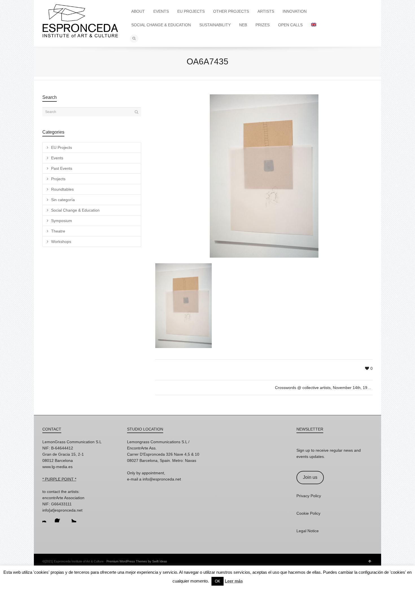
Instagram (46, 517)
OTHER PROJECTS (231, 11)
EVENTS (161, 11)
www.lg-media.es (57, 466)
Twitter (71, 517)
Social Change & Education (75, 210)
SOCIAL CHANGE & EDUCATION (161, 25)
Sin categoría (63, 199)
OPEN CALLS (290, 25)
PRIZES (262, 25)
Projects (58, 179)
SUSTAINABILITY (215, 25)
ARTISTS (265, 11)
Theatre (58, 231)
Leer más (234, 581)
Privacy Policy (308, 496)
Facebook (59, 517)
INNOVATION (295, 11)
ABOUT (138, 11)
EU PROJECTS (191, 11)
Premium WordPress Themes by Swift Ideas (136, 561)
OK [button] (217, 581)
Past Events (61, 168)
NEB (243, 25)
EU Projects (61, 147)
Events (57, 158)
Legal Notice (307, 531)
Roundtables (62, 189)
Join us (310, 477)
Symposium (61, 220)
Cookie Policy (308, 513)
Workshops (61, 241)
